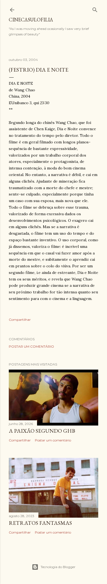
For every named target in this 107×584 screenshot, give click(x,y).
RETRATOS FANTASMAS (40, 522)
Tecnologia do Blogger (58, 567)
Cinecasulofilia (31, 19)
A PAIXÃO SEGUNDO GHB (42, 430)
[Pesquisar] (95, 8)
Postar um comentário (31, 346)
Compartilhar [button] (20, 319)
